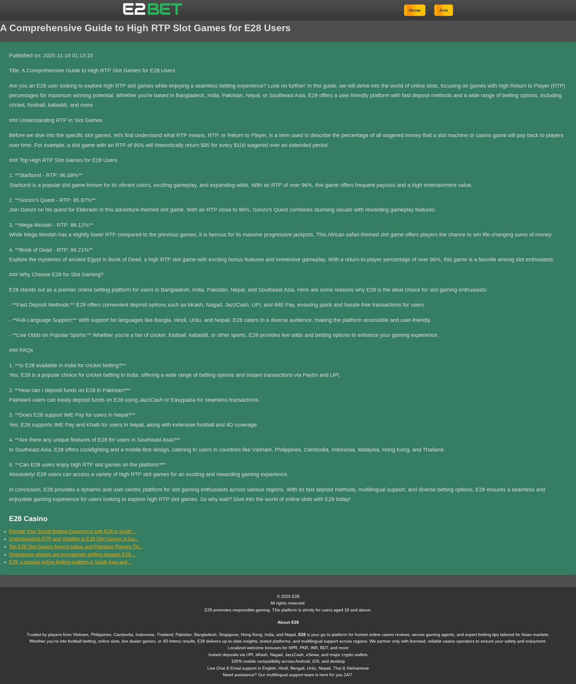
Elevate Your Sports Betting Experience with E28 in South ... (72, 531)
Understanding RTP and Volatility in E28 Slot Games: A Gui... (74, 539)
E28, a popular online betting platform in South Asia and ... (70, 562)
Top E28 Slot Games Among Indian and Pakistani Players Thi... (76, 546)
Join (443, 10)
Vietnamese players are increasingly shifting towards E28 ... (72, 554)
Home (415, 10)
